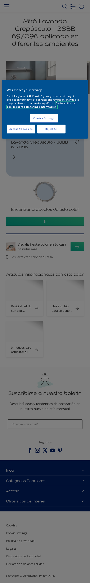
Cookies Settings (43, 118)
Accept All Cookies (21, 128)
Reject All (51, 128)
